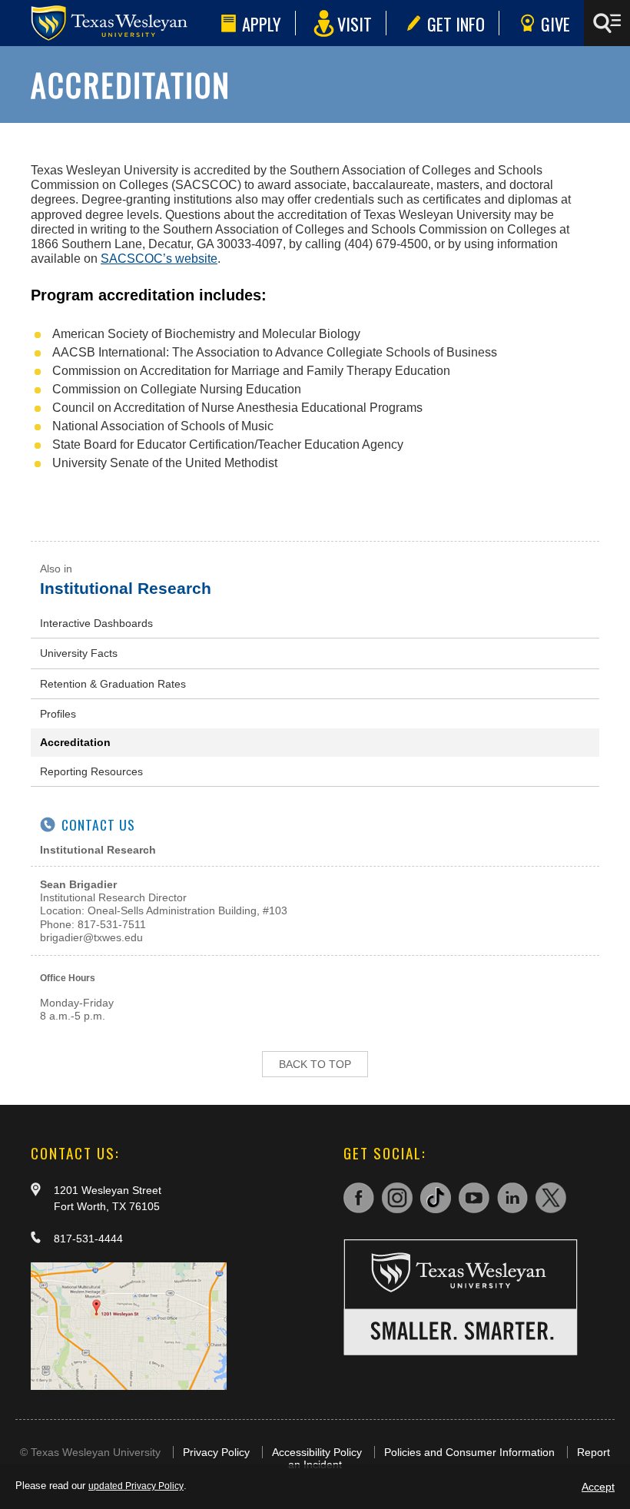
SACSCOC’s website (159, 258)
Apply (261, 23)
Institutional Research (125, 588)
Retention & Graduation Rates (113, 684)
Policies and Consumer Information (469, 1452)
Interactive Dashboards (96, 623)
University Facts (79, 653)
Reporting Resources (91, 771)
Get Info (456, 23)
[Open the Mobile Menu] (607, 23)
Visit (354, 23)
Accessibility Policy (317, 1452)
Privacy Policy (216, 1452)
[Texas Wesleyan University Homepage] (107, 23)
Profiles (58, 714)
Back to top (315, 1064)
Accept (598, 1487)
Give (555, 23)
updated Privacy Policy (136, 1486)
